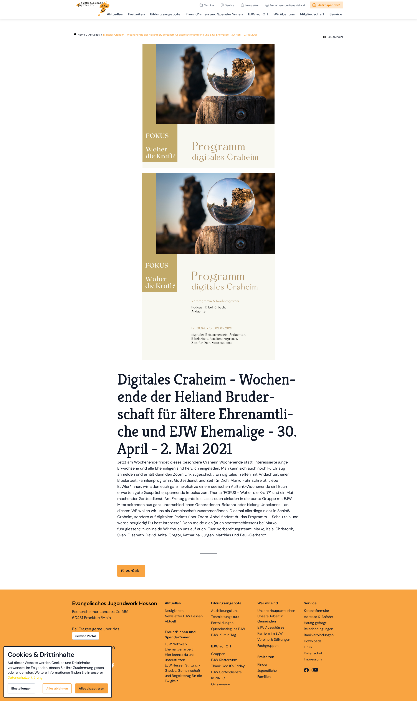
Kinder (262, 664)
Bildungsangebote (165, 14)
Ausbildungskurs (224, 610)
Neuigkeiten (174, 610)
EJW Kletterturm (224, 660)
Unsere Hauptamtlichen (276, 610)
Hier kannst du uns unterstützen (179, 657)
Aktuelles (115, 14)
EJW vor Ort (258, 14)
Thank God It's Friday (228, 666)
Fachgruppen (267, 645)
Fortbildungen (222, 623)
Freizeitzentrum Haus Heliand (287, 5)
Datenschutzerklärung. (25, 677)
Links (308, 647)
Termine (209, 5)
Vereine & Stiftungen (273, 639)
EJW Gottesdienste (226, 672)
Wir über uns (284, 14)
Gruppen (218, 654)
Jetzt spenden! (329, 5)
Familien (264, 676)
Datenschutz (314, 653)
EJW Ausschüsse (270, 627)
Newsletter (252, 5)
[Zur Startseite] (93, 9)
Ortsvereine (220, 684)
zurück (132, 570)
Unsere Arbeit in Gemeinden (270, 619)
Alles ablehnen (57, 688)
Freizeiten (136, 14)
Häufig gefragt (315, 623)
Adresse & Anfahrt (318, 616)
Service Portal (85, 636)
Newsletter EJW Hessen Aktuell (184, 619)
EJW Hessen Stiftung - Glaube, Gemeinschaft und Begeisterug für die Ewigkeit (183, 673)
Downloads (312, 641)
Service (229, 5)
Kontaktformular (316, 610)
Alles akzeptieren (91, 688)
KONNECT (219, 678)
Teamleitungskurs (225, 616)
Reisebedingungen (318, 629)
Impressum (313, 659)
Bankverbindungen (319, 635)
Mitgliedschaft (312, 14)
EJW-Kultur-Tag (223, 635)
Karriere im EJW (270, 633)
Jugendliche (267, 670)
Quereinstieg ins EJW (228, 629)
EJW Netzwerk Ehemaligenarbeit (179, 647)
